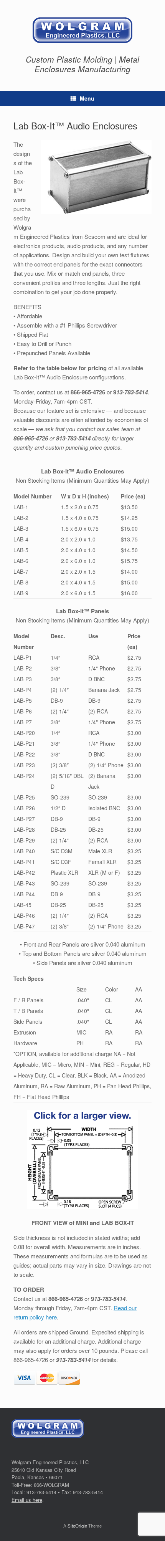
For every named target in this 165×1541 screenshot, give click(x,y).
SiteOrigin (77, 1526)
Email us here (27, 1499)
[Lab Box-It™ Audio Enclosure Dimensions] (82, 1159)
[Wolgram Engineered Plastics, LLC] (82, 30)
